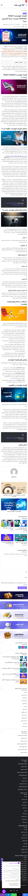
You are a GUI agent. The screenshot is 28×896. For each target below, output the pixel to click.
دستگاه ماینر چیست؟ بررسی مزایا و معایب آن (15, 204)
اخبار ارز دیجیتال (23, 863)
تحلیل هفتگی (23, 869)
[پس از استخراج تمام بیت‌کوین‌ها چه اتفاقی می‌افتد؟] (23, 681)
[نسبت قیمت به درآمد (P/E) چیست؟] (7, 523)
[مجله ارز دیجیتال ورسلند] (19, 5)
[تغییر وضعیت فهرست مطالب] (24, 62)
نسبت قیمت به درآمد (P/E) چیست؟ (8, 528)
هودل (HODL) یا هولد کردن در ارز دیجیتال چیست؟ (16, 1)
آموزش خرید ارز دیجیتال (21, 867)
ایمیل (25, 577)
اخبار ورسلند (24, 875)
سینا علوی (24, 24)
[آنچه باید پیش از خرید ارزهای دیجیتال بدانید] (21, 537)
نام (26, 571)
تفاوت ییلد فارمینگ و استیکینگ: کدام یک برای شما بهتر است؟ (21, 529)
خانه (25, 10)
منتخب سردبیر (23, 861)
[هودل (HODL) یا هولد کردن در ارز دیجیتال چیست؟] (7, 537)
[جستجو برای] (26, 5)
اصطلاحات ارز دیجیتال (22, 877)
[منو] (1, 5)
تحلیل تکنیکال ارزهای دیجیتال (20, 871)
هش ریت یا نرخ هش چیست (15, 439)
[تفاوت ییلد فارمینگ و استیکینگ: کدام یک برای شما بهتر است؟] (21, 523)
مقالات (22, 10)
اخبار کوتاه (24, 880)
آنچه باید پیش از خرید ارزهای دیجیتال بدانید (21, 543)
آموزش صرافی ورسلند (22, 873)
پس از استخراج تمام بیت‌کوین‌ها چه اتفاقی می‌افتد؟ (10, 680)
